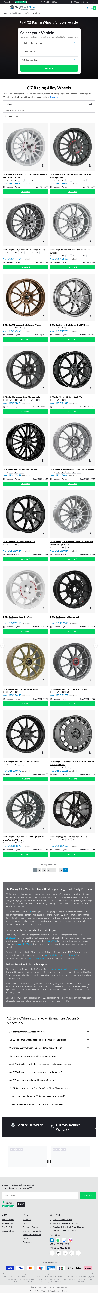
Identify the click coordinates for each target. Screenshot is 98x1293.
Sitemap (65, 1291)
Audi (52, 955)
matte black (62, 969)
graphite (75, 969)
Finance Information (32, 1234)
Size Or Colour (8, 1227)
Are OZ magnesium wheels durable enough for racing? (49, 1080)
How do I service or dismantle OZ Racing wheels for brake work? (49, 1096)
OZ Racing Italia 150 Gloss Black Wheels (20, 469)
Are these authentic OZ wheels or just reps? (49, 1031)
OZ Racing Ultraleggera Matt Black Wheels (21, 397)
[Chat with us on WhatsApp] (58, 1240)
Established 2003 (17, 2)
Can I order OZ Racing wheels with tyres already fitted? (49, 1055)
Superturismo (51, 941)
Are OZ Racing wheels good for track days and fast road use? (49, 1072)
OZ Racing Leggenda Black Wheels (65, 617)
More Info (25, 192)
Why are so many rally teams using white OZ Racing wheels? (49, 1047)
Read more (54, 97)
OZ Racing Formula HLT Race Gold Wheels (21, 689)
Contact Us (28, 1242)
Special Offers (8, 1231)
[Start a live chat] (52, 1240)
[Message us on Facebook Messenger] (64, 1240)
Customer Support (31, 1227)
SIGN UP (88, 1195)
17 (61, 870)
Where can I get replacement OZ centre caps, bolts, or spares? (49, 1104)
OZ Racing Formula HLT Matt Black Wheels (21, 761)
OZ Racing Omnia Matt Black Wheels (19, 541)
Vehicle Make (8, 1219)
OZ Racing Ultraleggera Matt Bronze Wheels (22, 325)
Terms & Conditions (37, 1291)
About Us (27, 1219)
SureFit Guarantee (85, 2)
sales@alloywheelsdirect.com (64, 1223)
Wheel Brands (16, 13)
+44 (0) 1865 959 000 (61, 1219)
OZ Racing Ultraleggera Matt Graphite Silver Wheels (72, 469)
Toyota (42, 958)
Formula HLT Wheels (23, 944)
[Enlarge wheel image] (42, 165)
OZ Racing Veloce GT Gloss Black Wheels (67, 397)
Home (4, 13)
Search (49, 68)
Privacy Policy (53, 1291)
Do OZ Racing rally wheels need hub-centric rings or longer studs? (49, 1039)
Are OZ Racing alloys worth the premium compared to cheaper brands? (49, 1064)
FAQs (25, 1238)
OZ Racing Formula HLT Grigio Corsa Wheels (69, 689)
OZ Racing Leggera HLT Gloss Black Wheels (68, 837)
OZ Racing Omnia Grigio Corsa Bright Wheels (69, 325)
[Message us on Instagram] (70, 1240)
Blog (25, 1223)
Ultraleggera (11, 938)
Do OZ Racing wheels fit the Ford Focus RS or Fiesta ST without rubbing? (49, 1088)
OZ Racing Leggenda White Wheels (18, 617)
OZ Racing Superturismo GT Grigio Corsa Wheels (24, 250)
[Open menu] (5, 8)
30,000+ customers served (51, 2)
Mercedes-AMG (70, 955)
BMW (47, 955)
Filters (9, 103)
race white (51, 969)
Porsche (58, 955)
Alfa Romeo (34, 958)
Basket (91, 8)
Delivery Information (32, 1231)
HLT (29, 911)
